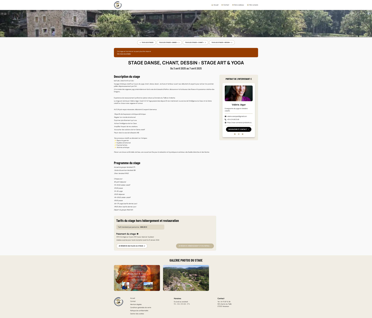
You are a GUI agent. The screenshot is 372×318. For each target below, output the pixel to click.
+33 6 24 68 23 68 (233, 119)
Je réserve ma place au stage (131, 246)
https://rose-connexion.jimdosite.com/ (240, 122)
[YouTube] (242, 134)
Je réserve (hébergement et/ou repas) (194, 246)
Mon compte (253, 5)
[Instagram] (238, 134)
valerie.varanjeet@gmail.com (237, 116)
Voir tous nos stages (124, 54)
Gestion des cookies (137, 314)
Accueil (216, 5)
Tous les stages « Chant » (194, 42)
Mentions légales (136, 304)
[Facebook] (234, 134)
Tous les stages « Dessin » (220, 42)
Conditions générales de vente (140, 307)
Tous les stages (147, 42)
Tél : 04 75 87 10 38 (223, 302)
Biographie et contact (237, 129)
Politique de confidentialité (139, 311)
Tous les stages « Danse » (168, 42)
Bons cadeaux (239, 5)
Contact (226, 5)
